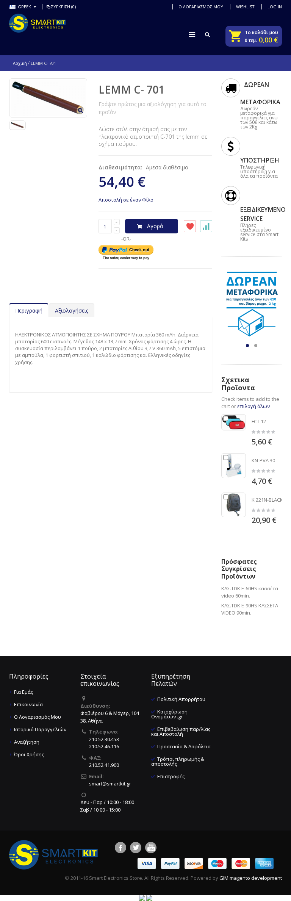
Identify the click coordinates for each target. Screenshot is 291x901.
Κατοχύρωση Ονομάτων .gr (169, 714)
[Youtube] (150, 847)
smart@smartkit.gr (110, 783)
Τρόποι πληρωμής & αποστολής (177, 761)
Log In (275, 6)
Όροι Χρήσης (29, 754)
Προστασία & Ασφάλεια (184, 746)
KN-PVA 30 (263, 460)
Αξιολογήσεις (71, 310)
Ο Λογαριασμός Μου (37, 716)
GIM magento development (250, 877)
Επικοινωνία (28, 704)
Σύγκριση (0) (63, 6)
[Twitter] (135, 847)
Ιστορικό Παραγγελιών (40, 729)
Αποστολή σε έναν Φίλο (126, 199)
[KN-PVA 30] (233, 465)
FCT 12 (259, 421)
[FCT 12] (233, 422)
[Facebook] (120, 847)
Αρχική (20, 63)
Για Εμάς (23, 691)
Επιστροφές (171, 776)
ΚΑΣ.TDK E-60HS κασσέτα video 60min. (249, 592)
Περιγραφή (28, 310)
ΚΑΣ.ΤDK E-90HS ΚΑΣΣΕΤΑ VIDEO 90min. (249, 609)
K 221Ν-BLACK (267, 499)
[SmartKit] (37, 23)
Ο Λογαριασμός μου (200, 6)
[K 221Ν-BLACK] (233, 505)
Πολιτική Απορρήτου (181, 699)
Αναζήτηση (26, 741)
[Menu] (192, 34)
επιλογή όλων (253, 406)
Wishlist (245, 6)
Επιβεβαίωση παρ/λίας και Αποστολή (180, 731)
